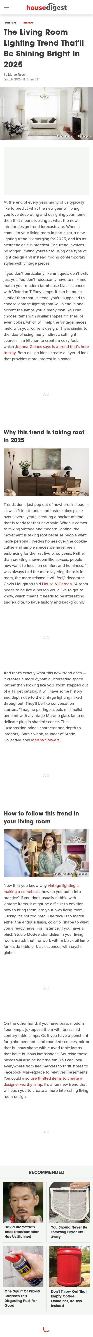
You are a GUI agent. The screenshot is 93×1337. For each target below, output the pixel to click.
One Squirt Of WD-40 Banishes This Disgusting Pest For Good (22, 1299)
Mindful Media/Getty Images (70, 873)
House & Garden (57, 584)
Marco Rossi (17, 74)
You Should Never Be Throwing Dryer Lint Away (69, 1232)
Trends (28, 23)
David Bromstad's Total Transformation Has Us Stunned (22, 1232)
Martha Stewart (45, 740)
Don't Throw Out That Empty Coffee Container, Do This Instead (69, 1299)
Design (10, 23)
